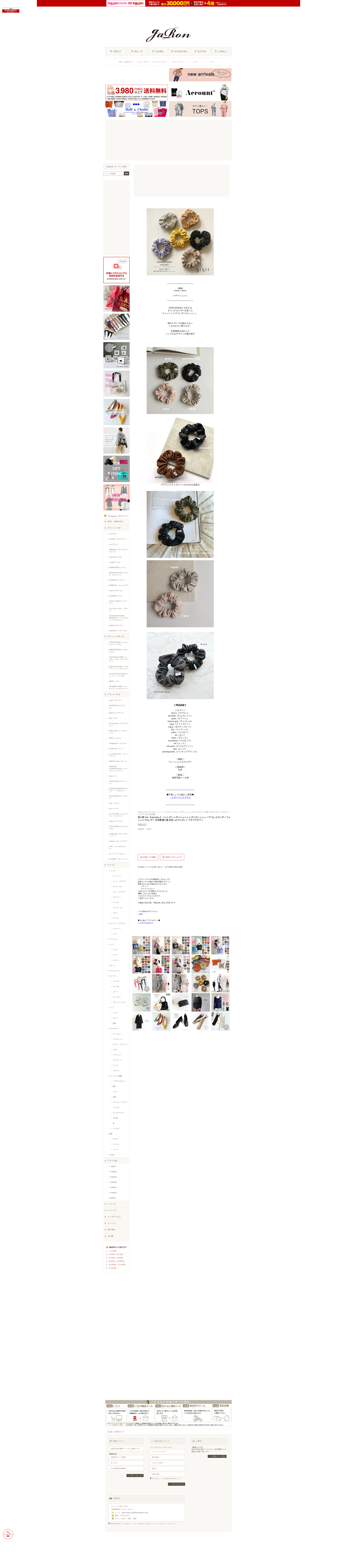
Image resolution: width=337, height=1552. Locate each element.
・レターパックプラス (180, 797)
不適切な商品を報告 (175, 867)
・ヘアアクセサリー (145, 923)
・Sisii (140, 914)
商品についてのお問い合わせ (151, 867)
